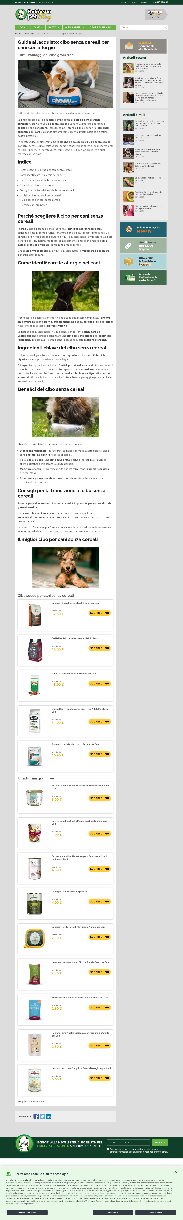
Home (18, 33)
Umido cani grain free (34, 204)
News (21, 27)
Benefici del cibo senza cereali (37, 185)
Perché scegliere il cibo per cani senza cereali (46, 169)
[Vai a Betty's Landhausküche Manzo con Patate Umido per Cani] (35, 833)
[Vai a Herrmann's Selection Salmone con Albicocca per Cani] (35, 1009)
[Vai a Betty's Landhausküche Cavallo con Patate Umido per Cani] (35, 797)
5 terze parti (21, 1180)
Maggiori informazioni (27, 1212)
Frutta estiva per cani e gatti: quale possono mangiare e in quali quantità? (148, 66)
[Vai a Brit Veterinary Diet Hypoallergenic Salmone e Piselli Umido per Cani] (35, 868)
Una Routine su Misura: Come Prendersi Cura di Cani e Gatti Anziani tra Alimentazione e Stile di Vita (149, 81)
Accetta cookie (156, 1212)
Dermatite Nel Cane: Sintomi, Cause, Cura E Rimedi (148, 164)
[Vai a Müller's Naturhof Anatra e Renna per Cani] (35, 685)
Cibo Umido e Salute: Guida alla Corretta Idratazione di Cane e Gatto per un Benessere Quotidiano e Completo (149, 96)
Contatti (144, 2)
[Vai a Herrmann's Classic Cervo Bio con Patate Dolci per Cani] (35, 974)
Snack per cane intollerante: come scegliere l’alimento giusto (147, 151)
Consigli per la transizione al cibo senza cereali (47, 190)
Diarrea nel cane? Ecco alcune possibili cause (148, 136)
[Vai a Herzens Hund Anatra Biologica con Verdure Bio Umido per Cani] (35, 1045)
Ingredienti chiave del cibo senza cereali (43, 180)
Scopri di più (99, 613)
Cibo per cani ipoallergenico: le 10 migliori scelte (149, 207)
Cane (36, 27)
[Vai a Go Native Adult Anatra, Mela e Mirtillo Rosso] (35, 650)
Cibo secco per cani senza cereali (41, 199)
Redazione (53, 113)
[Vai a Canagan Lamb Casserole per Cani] (35, 903)
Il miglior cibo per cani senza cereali (40, 195)
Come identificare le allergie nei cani (41, 175)
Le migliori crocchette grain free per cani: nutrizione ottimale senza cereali (149, 123)
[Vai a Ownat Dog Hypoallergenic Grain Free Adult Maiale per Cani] (35, 721)
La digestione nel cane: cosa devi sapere (148, 179)
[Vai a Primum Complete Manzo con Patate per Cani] (35, 756)
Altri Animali (73, 27)
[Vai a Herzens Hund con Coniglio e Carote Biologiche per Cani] (35, 1080)
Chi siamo (122, 2)
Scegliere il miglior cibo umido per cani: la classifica (148, 193)
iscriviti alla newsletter (45, 2)
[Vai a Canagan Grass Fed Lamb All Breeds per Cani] (35, 615)
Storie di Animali (100, 27)
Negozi (134, 2)
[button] (176, 1172)
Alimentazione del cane (79, 113)
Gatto (52, 27)
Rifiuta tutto (113, 1212)
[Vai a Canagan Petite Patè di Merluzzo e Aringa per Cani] (35, 939)
